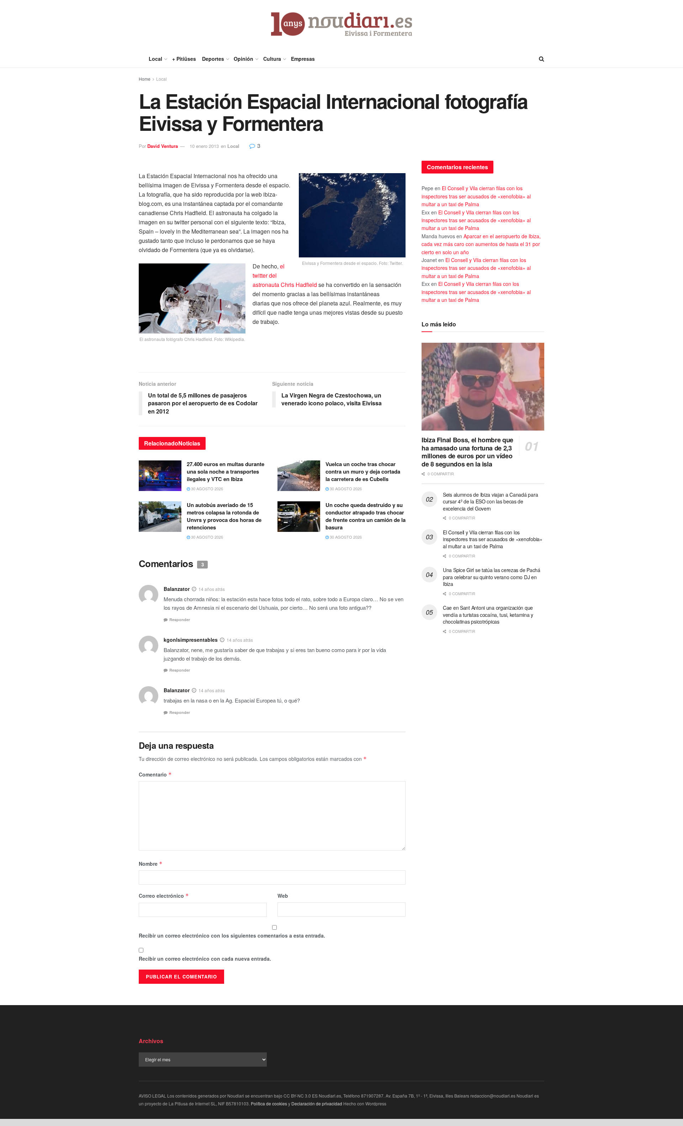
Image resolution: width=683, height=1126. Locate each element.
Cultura (272, 58)
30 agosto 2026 (206, 488)
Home (144, 79)
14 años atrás (211, 589)
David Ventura (162, 146)
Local (155, 58)
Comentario (155, 774)
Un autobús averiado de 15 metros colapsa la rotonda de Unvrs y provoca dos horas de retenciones (224, 516)
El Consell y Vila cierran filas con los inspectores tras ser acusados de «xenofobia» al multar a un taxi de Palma (476, 196)
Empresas (303, 58)
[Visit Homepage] (342, 25)
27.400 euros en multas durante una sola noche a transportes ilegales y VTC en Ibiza (225, 471)
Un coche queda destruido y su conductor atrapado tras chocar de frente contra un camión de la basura (365, 516)
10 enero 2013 (204, 146)
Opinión (243, 58)
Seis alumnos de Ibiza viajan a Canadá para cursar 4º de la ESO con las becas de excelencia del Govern (490, 501)
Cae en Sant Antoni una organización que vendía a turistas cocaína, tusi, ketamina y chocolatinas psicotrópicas (488, 614)
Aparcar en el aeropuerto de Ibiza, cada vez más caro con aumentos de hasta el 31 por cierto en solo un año (481, 244)
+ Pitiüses (184, 58)
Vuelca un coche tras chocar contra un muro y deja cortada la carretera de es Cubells (362, 471)
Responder (179, 619)
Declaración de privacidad (316, 1103)
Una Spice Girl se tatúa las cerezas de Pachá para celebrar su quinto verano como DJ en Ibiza (491, 576)
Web (282, 895)
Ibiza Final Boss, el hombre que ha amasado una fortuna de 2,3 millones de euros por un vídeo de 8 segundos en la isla (467, 452)
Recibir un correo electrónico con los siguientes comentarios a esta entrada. (232, 935)
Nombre (151, 863)
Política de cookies (269, 1103)
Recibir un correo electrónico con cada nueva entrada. (205, 958)
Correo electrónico (164, 895)
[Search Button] (541, 59)
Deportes (213, 58)
